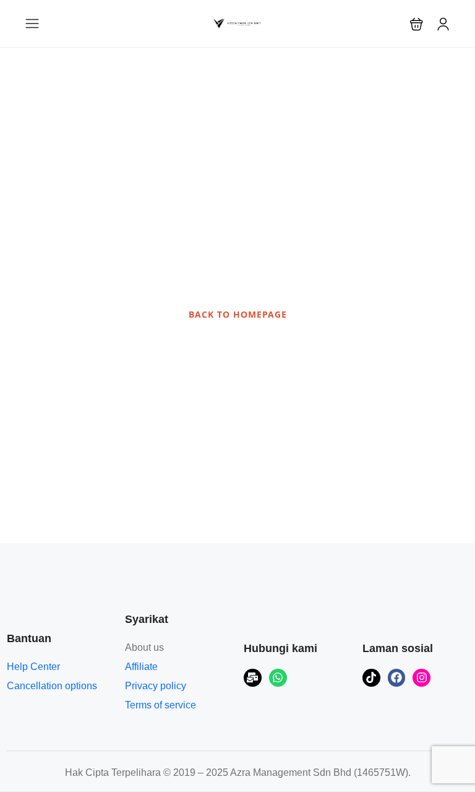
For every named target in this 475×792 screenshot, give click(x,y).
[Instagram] (421, 678)
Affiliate (141, 666)
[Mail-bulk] (253, 678)
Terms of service (160, 705)
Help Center (33, 666)
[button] (416, 24)
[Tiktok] (371, 678)
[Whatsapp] (278, 678)
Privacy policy (155, 686)
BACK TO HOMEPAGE (238, 314)
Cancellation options (52, 686)
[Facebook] (397, 678)
